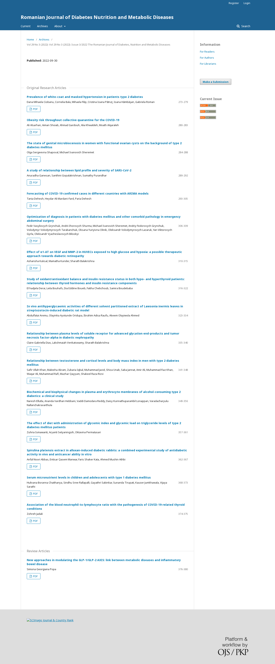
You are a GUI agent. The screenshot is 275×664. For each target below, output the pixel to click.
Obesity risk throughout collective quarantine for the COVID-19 (73, 120)
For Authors (207, 57)
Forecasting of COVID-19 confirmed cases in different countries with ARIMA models (88, 193)
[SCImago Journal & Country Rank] (50, 620)
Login (247, 3)
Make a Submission (215, 82)
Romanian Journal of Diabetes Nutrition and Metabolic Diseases (97, 17)
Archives (42, 26)
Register (234, 3)
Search (245, 26)
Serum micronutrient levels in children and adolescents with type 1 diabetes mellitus (89, 477)
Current (26, 26)
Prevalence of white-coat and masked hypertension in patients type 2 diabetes (85, 97)
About (58, 26)
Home (30, 39)
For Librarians (208, 63)
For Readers (207, 51)
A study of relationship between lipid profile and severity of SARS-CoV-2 (79, 170)
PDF (35, 109)
